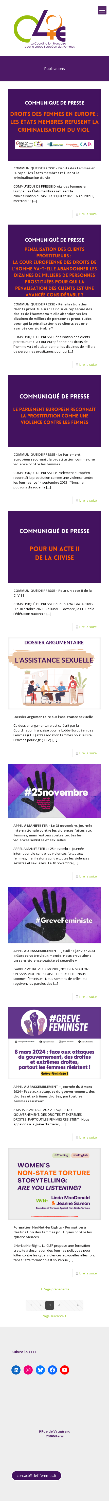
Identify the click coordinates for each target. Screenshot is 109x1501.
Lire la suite (88, 214)
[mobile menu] (102, 10)
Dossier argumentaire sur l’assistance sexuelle (53, 717)
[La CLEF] (44, 29)
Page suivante (53, 1316)
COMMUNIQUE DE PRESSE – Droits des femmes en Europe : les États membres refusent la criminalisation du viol (54, 173)
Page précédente (56, 1289)
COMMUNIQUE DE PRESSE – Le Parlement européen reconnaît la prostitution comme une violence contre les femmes (54, 459)
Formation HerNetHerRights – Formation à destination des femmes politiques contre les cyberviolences (52, 1232)
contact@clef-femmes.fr (37, 1475)
